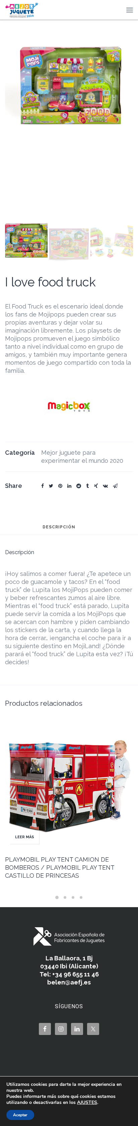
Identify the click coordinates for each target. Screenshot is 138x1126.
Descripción (59, 527)
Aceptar (20, 1115)
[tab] (59, 530)
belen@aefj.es (69, 982)
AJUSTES (87, 1103)
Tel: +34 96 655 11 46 (69, 974)
